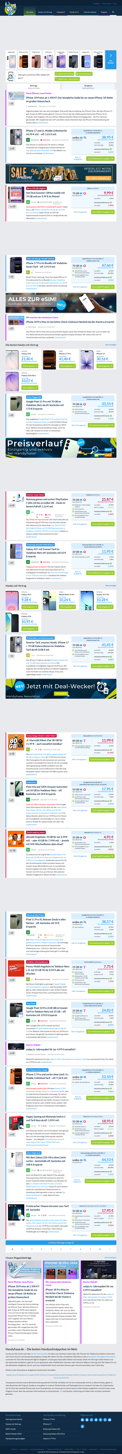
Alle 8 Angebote (80, 212)
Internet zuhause (90, 12)
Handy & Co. (74, 12)
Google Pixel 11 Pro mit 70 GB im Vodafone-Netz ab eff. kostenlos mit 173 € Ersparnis (45, 405)
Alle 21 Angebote (78, 158)
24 (11, 1134)
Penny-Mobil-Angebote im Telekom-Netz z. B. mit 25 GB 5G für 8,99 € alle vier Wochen (47, 970)
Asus (15, 1375)
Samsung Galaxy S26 (51, 1429)
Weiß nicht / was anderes (68, 79)
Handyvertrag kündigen (15, 1438)
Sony (105, 1375)
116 (11, 206)
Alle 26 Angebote (78, 1098)
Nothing (67, 1375)
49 (11, 505)
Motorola (59, 1375)
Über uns (14, 1449)
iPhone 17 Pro (49, 1419)
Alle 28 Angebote (80, 1142)
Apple (8, 1375)
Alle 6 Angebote (78, 991)
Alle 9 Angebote (77, 1032)
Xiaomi (61, 1378)
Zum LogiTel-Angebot (101, 287)
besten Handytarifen (39, 1354)
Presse (84, 1449)
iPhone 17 (47, 1424)
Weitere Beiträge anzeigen (61, 1242)
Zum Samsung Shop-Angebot (98, 1181)
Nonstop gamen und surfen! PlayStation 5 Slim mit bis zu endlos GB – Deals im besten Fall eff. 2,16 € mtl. (47, 503)
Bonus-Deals (107, 3)
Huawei (51, 1375)
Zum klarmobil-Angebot (100, 759)
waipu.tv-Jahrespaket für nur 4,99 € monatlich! (51, 1049)
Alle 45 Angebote (80, 287)
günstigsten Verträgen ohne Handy (101, 1356)
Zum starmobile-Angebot (100, 991)
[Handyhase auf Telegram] (87, 1420)
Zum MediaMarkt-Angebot (99, 158)
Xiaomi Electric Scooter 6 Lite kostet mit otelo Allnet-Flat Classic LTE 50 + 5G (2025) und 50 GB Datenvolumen (46, 1223)
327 (11, 850)
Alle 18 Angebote (80, 810)
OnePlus (76, 1375)
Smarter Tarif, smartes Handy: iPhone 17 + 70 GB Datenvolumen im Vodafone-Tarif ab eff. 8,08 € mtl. (47, 646)
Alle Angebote (29, 366)
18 (11, 1053)
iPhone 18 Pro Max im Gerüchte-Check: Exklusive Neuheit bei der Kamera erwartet (70, 321)
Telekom (111, 1375)
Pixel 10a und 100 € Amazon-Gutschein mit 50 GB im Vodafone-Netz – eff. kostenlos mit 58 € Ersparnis (46, 790)
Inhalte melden (69, 1449)
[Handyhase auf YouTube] (109, 1420)
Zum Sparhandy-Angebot (100, 425)
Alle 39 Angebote (80, 666)
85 (11, 754)
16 (11, 148)
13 (11, 980)
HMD (37, 1375)
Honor (43, 1375)
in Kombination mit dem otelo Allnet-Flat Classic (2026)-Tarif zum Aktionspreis (45, 1142)
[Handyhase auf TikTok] (82, 1426)
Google (31, 1375)
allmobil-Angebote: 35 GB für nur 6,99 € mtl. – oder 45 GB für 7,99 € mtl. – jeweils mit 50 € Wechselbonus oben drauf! (47, 840)
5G (61, 1391)
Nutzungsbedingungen (37, 1449)
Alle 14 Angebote (79, 759)
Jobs (115, 3)
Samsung (97, 1375)
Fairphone (22, 1375)
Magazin (104, 12)
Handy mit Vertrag (45, 12)
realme (90, 1375)
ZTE (67, 1378)
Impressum (23, 1449)
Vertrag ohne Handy (14, 1419)
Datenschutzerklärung (54, 1449)
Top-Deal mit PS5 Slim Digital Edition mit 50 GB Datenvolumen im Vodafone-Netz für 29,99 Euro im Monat (45, 528)
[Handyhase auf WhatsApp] (91, 1420)
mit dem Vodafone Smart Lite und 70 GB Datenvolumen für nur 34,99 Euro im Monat (46, 283)
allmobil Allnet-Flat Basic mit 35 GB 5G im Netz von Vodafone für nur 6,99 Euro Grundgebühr (46, 857)
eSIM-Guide (11, 1429)
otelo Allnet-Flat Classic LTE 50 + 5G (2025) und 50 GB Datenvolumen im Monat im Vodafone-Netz (46, 810)
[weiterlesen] (42, 122)
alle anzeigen (110, 344)
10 (100, 1249)
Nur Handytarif (85, 74)
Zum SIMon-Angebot (102, 212)
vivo (55, 1378)
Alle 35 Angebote (77, 1181)
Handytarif (61, 12)
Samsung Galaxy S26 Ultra (54, 1434)
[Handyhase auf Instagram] (105, 1420)
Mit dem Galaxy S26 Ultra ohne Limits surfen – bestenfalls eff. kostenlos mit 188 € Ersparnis (46, 1161)
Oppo (83, 1375)
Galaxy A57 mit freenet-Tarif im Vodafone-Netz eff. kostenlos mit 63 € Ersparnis (46, 553)
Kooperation (93, 1449)
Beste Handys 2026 (14, 1434)
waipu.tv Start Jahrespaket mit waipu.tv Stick (68, 1059)
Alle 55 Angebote (78, 425)
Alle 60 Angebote (80, 524)
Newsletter (96, 3)
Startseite (29, 12)
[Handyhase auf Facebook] (100, 1420)
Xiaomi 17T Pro (49, 1438)
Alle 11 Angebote (78, 573)
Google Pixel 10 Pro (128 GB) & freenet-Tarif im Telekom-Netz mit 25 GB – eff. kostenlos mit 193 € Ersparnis (47, 1011)
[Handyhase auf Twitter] (96, 1420)
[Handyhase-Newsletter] (82, 1420)
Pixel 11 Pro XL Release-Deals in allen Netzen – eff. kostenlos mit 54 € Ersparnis (46, 923)
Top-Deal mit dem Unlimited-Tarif (39, 150)
